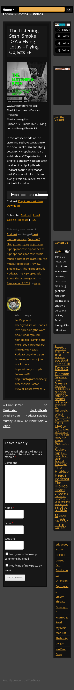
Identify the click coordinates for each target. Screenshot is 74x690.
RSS (33, 220)
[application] (27, 195)
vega (37, 283)
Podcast (12, 234)
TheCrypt (61, 464)
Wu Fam (60, 528)
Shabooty (62, 638)
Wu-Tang (61, 522)
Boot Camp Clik (62, 362)
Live (58, 426)
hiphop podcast (17, 249)
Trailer (64, 499)
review (36, 263)
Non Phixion (60, 439)
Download (13, 205)
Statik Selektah (60, 460)
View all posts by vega (30, 389)
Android (26, 215)
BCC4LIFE (61, 555)
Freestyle (61, 383)
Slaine (64, 456)
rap (39, 259)
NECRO (65, 435)
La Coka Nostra (62, 421)
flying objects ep (33, 244)
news (58, 437)
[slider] (41, 194)
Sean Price (61, 454)
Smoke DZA (14, 268)
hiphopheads (36, 249)
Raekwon (61, 449)
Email (36, 215)
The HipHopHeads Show (61, 488)
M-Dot (58, 432)
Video (61, 511)
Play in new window (30, 201)
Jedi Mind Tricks (62, 415)
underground (62, 501)
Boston (61, 370)
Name (9, 508)
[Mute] (37, 195)
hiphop (60, 392)
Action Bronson (60, 347)
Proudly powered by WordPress (21, 680)
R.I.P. (57, 446)
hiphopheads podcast (21, 254)
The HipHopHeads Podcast (62, 473)
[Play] (12, 195)
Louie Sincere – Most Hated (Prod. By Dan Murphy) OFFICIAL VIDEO (14, 415)
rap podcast (22, 263)
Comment (11, 463)
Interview (61, 412)
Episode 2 (34, 239)
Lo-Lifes (64, 429)
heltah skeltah (62, 389)
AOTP (58, 352)
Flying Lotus (14, 244)
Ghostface (60, 386)
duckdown (61, 378)
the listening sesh (26, 278)
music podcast (16, 259)
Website (10, 538)
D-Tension (62, 580)
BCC (57, 360)
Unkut (60, 644)
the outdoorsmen (61, 496)
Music (39, 254)
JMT (57, 420)
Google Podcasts (17, 220)
